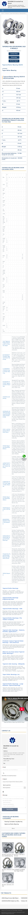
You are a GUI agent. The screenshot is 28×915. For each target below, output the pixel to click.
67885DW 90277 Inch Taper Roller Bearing (6, 484)
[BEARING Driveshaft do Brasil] (4, 3)
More (13, 828)
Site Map (15, 910)
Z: (2, 110)
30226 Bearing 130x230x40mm (6, 498)
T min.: (4, 101)
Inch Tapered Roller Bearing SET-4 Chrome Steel (6, 343)
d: (2, 88)
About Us (3, 910)
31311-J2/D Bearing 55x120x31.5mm (6, 431)
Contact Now (14, 54)
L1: (3, 91)
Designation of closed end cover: (9, 158)
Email (4, 767)
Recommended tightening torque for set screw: (9, 154)
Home (2, 13)
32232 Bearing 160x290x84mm (6, 447)
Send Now (9, 809)
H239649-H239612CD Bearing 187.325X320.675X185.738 (6, 414)
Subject (4, 779)
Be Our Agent (14, 61)
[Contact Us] (24, 457)
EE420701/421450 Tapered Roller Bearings (6, 384)
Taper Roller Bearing (14, 13)
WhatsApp (14, 57)
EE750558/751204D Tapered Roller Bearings (6, 357)
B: (2, 104)
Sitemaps (20, 910)
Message (4, 795)
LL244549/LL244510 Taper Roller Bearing (6, 371)
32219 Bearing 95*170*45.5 (6, 509)
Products (7, 13)
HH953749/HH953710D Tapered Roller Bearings (6, 538)
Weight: (4, 107)
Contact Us (9, 910)
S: (2, 95)
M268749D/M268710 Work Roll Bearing (6, 522)
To (3, 773)
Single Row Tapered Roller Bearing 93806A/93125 (6, 556)
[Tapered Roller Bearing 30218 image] (14, 28)
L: (2, 98)
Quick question (7, 785)
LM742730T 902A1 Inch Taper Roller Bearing (6, 465)
